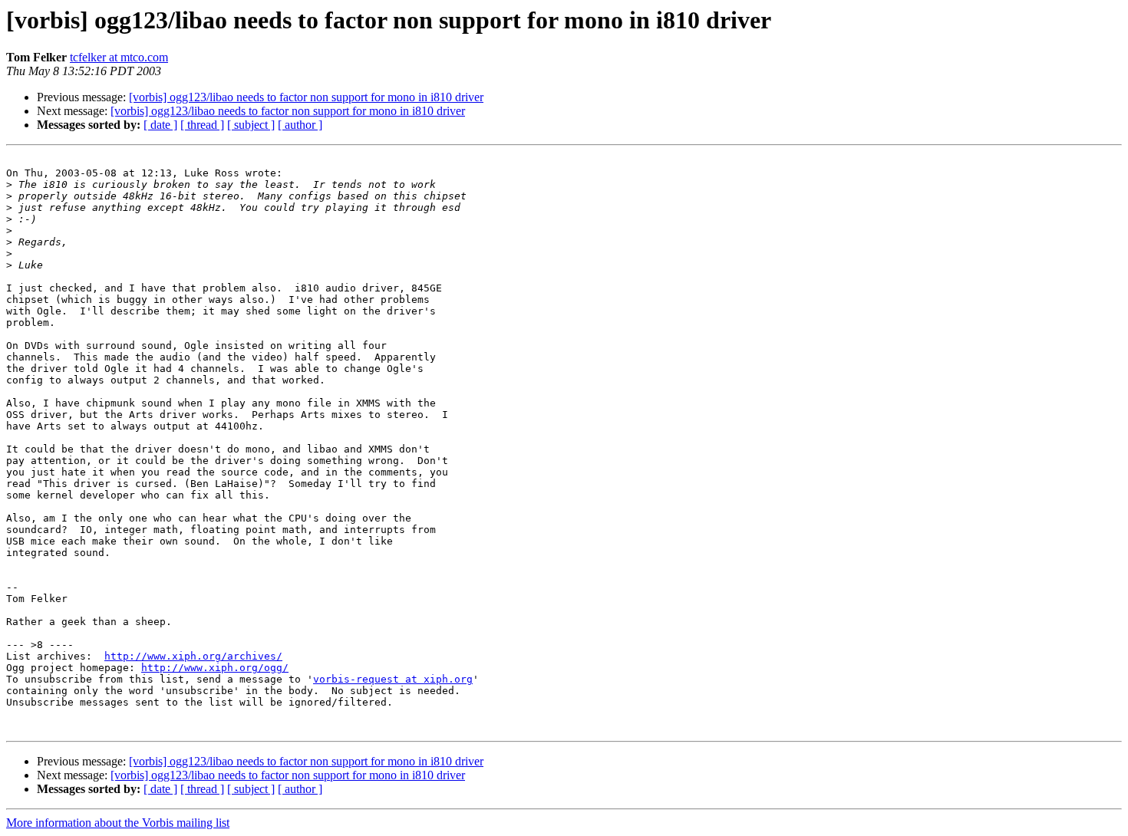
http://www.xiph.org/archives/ (193, 656)
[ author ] (300, 124)
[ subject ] (251, 124)
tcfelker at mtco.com (119, 57)
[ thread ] (202, 124)
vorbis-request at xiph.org (393, 679)
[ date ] (160, 124)
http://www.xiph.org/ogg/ (215, 667)
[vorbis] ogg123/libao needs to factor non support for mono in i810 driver (306, 97)
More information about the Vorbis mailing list (117, 822)
